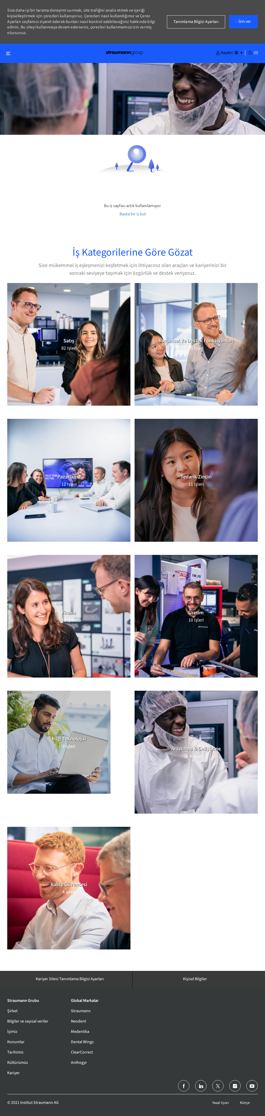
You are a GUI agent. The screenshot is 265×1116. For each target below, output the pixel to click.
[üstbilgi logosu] (124, 52)
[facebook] (183, 1085)
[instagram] (235, 1085)
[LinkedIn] (201, 1085)
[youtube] (252, 1085)
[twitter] (218, 1085)
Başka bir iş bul (133, 214)
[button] (224, 52)
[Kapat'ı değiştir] (8, 53)
